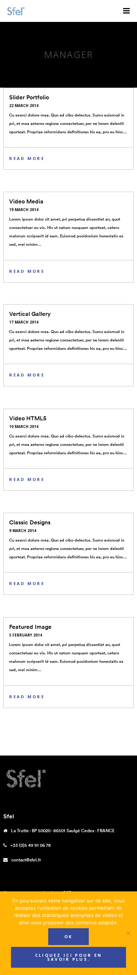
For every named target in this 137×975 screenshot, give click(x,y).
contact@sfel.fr (26, 860)
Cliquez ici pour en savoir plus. (68, 957)
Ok (68, 936)
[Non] (128, 933)
